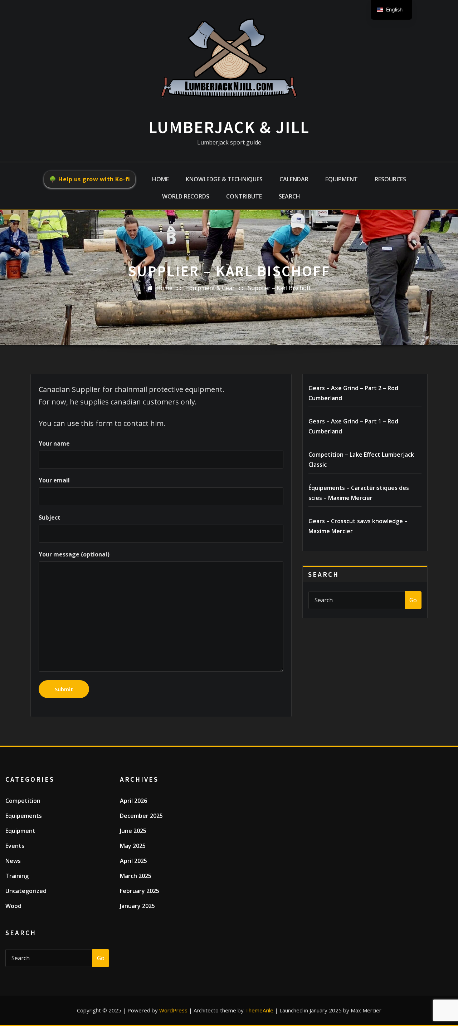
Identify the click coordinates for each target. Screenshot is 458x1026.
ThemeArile (259, 1010)
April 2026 (133, 801)
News (13, 861)
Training (17, 876)
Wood (13, 906)
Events (14, 846)
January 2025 (137, 906)
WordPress (173, 1010)
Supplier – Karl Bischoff (279, 288)
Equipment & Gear (210, 288)
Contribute (244, 196)
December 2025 (141, 816)
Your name (54, 443)
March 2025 (135, 876)
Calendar (293, 179)
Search (289, 196)
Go (413, 600)
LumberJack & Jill (229, 127)
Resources (390, 179)
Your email (54, 480)
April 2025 (133, 861)
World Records (185, 196)
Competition (22, 801)
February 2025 (139, 891)
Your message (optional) (74, 554)
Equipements (23, 816)
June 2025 (133, 831)
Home (160, 179)
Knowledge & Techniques (224, 179)
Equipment (341, 179)
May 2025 (133, 846)
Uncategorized (26, 891)
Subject (49, 517)
